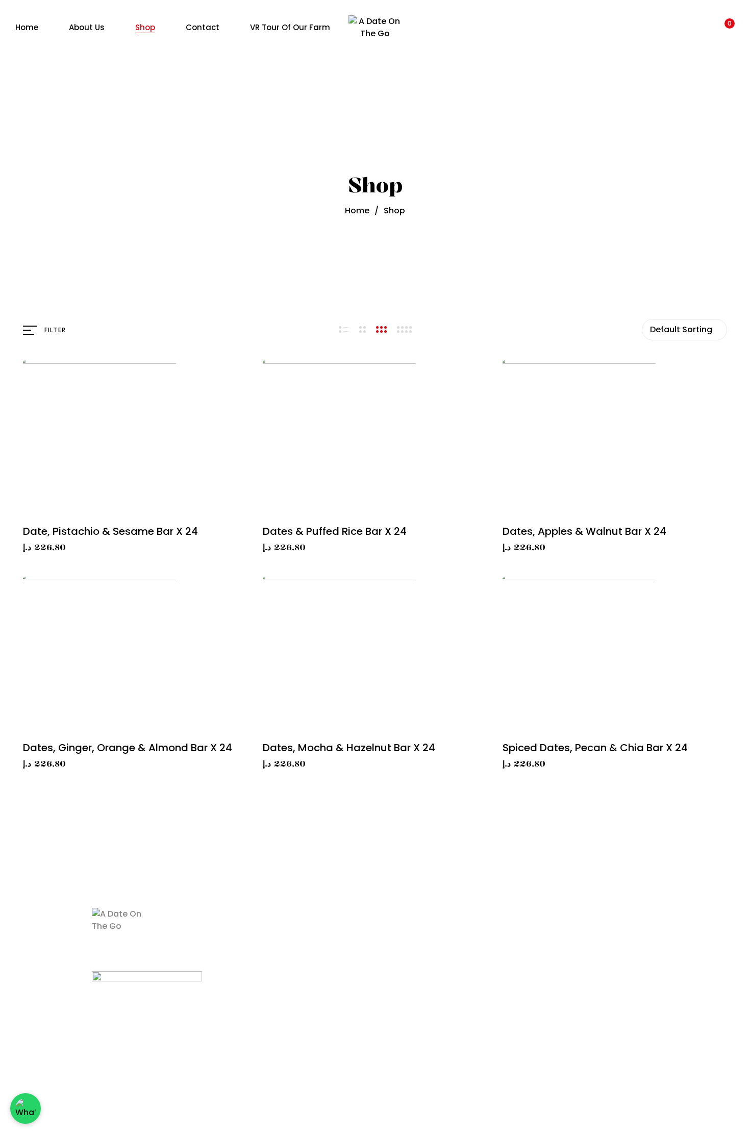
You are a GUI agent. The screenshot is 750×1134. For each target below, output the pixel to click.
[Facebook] (627, 1118)
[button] (725, 27)
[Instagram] (650, 1118)
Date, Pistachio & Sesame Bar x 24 (110, 531)
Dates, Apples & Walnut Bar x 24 (584, 531)
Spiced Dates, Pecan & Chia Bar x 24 (595, 748)
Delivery (378, 958)
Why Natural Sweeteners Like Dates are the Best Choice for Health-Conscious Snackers (282, 942)
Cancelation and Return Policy (415, 970)
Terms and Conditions (402, 934)
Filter (55, 330)
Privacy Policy (387, 946)
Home (357, 210)
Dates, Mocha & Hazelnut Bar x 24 (349, 748)
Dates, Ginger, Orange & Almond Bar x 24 (127, 748)
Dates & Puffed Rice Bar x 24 (335, 531)
